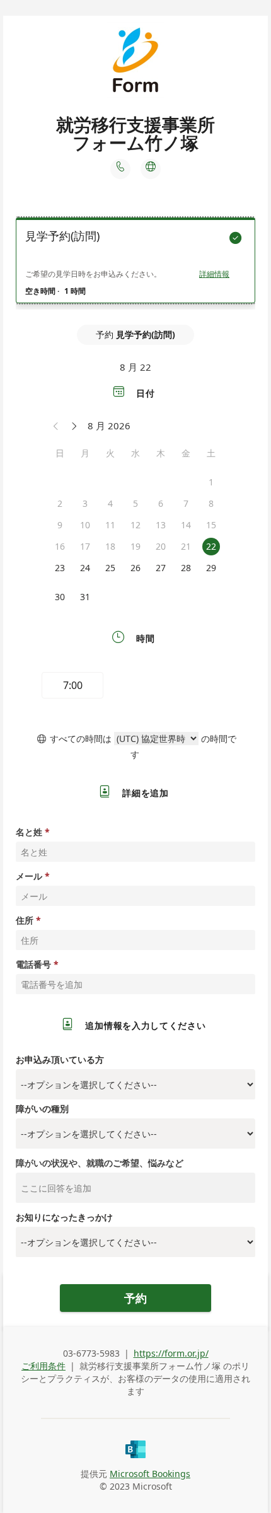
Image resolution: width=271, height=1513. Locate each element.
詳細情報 (214, 274)
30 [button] (60, 597)
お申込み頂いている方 (60, 1059)
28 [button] (186, 568)
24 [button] (85, 568)
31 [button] (85, 597)
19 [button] (135, 546)
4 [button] (110, 503)
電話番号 (33, 964)
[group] (135, 687)
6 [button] (160, 503)
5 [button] (135, 503)
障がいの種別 (42, 1109)
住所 (24, 920)
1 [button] (211, 482)
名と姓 (29, 832)
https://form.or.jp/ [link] (171, 1353)
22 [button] (211, 546)
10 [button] (85, 525)
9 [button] (59, 525)
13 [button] (161, 525)
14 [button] (186, 525)
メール (29, 876)
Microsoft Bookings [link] (150, 1474)
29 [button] (211, 568)
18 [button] (110, 546)
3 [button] (85, 503)
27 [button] (161, 568)
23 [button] (60, 568)
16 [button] (60, 546)
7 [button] (185, 503)
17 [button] (85, 546)
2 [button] (59, 503)
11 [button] (110, 525)
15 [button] (211, 525)
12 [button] (135, 525)
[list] (135, 263)
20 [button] (161, 546)
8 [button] (211, 503)
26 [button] (135, 568)
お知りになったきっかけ (64, 1217)
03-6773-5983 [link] (91, 1353)
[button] (56, 425)
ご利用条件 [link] (43, 1366)
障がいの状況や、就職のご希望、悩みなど (99, 1163)
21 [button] (186, 546)
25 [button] (110, 568)
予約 (135, 1298)
